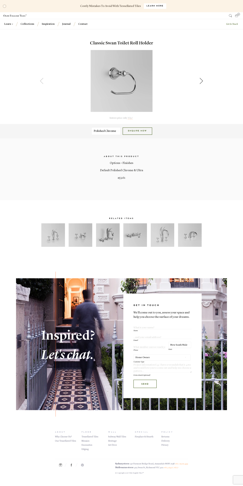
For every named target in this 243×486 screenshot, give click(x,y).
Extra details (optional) (141, 375)
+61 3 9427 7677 (171, 468)
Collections (27, 24)
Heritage (112, 441)
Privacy (164, 445)
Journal (66, 24)
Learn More (155, 6)
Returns (165, 437)
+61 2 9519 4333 (181, 464)
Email (135, 340)
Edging (85, 449)
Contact (83, 24)
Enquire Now (137, 131)
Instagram (62, 465)
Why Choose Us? (63, 437)
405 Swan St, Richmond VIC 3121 (148, 468)
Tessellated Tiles (90, 437)
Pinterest (84, 465)
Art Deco (112, 445)
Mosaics (85, 441)
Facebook (73, 465)
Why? (130, 118)
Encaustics (87, 445)
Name (135, 331)
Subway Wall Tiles (117, 437)
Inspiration (48, 24)
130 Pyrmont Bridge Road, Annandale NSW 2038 (152, 464)
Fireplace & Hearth (144, 437)
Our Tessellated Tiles (65, 441)
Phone (135, 350)
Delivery (165, 441)
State (170, 349)
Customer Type (138, 362)
